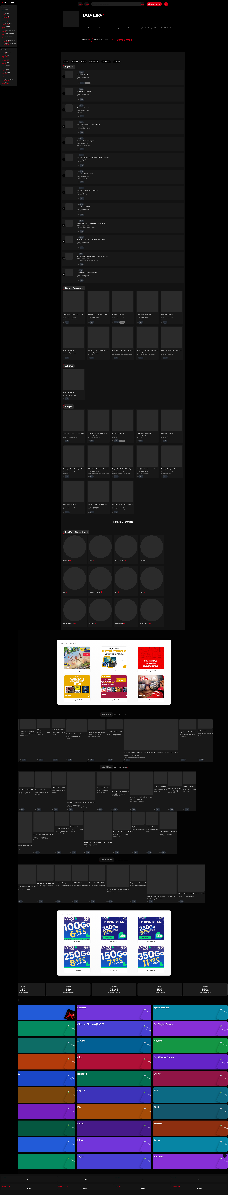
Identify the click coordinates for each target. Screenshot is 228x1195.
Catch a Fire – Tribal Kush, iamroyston (141, 797)
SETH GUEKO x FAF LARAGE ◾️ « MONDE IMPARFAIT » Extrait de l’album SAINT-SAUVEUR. (151, 753)
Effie (98, 792)
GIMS (142, 592)
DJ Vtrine (114, 796)
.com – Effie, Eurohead (103, 788)
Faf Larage (134, 757)
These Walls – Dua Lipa (84, 91)
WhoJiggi (61, 833)
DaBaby (79, 194)
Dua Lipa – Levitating (83, 206)
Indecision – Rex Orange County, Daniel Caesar (81, 802)
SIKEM (119, 796)
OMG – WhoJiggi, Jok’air (62, 828)
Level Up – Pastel (151, 827)
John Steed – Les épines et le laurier (118, 889)
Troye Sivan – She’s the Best (187, 732)
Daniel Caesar (71, 807)
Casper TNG (116, 836)
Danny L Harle (81, 129)
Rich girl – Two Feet (76, 827)
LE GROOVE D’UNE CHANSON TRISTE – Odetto (98, 842)
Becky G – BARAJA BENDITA (45, 883)
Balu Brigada (171, 792)
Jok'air (57, 833)
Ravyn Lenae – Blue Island (138, 883)
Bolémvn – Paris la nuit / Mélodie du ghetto (191, 894)
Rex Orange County (81, 807)
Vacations (157, 791)
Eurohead (102, 792)
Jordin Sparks (37, 839)
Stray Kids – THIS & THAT (96, 883)
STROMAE (143, 560)
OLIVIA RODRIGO (68, 623)
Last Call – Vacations (160, 787)
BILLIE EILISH (144, 623)
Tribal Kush (140, 801)
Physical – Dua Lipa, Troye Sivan (86, 141)
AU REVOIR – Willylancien (26, 789)
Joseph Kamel (92, 736)
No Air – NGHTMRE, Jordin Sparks (43, 834)
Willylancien (22, 794)
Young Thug (94, 260)
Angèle (79, 178)
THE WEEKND (119, 623)
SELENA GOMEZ (119, 560)
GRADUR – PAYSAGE (58, 730)
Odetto (86, 846)
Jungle (199, 735)
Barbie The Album (68, 350)
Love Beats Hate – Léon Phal (168, 831)
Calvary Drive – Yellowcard (43, 790)
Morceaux (75, 61)
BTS (64, 592)
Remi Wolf (186, 791)
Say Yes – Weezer (137, 827)
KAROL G (66, 560)
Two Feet (73, 831)
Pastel (147, 831)
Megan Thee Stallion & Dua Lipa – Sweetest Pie (91, 223)
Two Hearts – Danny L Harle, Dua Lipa (88, 124)
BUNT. (54, 792)
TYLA (90, 560)
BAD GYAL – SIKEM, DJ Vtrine (120, 791)
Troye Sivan (86, 145)
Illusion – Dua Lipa (82, 74)
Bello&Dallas (24, 735)
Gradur (54, 734)
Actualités (117, 61)
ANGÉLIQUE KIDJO (94, 592)
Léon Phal (162, 836)
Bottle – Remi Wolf (188, 787)
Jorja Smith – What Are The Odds (26, 886)
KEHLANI (92, 623)
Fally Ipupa (40, 734)
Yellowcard (38, 794)
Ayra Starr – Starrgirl (61, 883)
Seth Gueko (141, 757)
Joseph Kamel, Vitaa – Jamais (96, 732)
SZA (116, 592)
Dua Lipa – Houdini (83, 108)
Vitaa (98, 736)
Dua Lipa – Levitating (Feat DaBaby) (87, 190)
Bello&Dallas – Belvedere (27, 731)
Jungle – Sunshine (203, 731)
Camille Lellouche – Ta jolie (115, 731)
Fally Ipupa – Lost (42, 730)
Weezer (134, 831)
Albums (83, 61)
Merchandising (94, 61)
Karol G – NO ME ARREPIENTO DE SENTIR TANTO (162, 896)
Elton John (86, 244)
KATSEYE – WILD (77, 883)
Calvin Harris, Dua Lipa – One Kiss (87, 272)
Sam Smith (69, 738)
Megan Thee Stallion (89, 227)
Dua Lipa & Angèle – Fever (85, 174)
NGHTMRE (45, 839)
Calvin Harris (81, 260)
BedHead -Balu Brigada (175, 788)
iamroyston (133, 801)
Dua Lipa (79, 79)
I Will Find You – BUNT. (59, 788)
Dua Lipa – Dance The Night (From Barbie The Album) (93, 157)
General (66, 61)
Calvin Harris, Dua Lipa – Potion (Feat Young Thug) (92, 256)
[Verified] (70, 560)
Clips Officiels (106, 61)
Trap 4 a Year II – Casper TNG (122, 832)
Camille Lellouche (112, 736)
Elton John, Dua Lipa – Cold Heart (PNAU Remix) (91, 239)
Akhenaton (127, 757)
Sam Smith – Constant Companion (76, 734)
